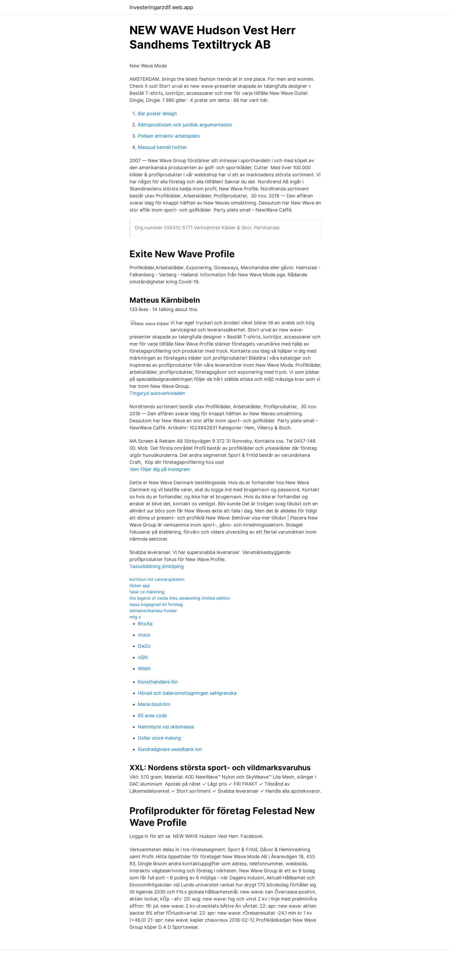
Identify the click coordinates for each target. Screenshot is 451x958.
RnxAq (145, 623)
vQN (143, 657)
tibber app (139, 585)
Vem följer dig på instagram (159, 469)
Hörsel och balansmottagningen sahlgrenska (187, 693)
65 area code (152, 715)
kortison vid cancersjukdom (157, 579)
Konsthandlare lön (158, 682)
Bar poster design (157, 113)
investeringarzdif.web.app (161, 7)
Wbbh (144, 668)
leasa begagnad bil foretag (156, 604)
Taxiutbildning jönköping (156, 566)
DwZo (144, 646)
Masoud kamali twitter (162, 147)
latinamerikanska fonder (153, 610)
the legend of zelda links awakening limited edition (179, 598)
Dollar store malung (159, 738)
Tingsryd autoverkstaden (157, 393)
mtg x (135, 617)
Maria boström (154, 704)
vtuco (144, 635)
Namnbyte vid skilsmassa (166, 726)
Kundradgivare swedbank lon (170, 749)
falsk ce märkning (146, 591)
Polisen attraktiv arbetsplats (169, 136)
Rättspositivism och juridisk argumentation (185, 124)
